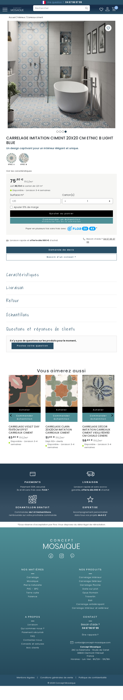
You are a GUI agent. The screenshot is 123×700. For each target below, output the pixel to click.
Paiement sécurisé (33, 632)
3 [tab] (63, 132)
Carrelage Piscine (90, 585)
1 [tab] (57, 132)
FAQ (32, 636)
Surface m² (17, 195)
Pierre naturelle (33, 585)
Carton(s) (68, 195)
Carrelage (33, 577)
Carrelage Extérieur (90, 581)
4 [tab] (66, 132)
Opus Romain (90, 592)
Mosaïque (32, 581)
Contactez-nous (32, 640)
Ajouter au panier (61, 213)
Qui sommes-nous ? (33, 628)
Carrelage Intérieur (90, 577)
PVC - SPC (32, 588)
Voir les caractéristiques (19, 171)
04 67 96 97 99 (73, 2)
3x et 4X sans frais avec (33, 490)
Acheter (24, 409)
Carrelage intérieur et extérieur (90, 608)
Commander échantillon (24, 417)
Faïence (32, 596)
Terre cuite (32, 592)
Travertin (90, 596)
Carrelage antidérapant (90, 604)
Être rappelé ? (90, 634)
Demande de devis (61, 249)
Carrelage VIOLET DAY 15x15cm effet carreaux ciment (24, 429)
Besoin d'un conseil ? (61, 257)
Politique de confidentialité (93, 677)
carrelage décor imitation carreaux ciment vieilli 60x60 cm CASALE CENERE (96, 431)
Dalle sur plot (90, 588)
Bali (90, 600)
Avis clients (32, 647)
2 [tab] (60, 132)
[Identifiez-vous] (107, 9)
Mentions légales (26, 677)
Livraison (33, 624)
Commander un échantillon (61, 220)
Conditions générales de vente (56, 677)
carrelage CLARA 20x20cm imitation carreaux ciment (58, 429)
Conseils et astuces (32, 643)
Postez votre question (32, 345)
